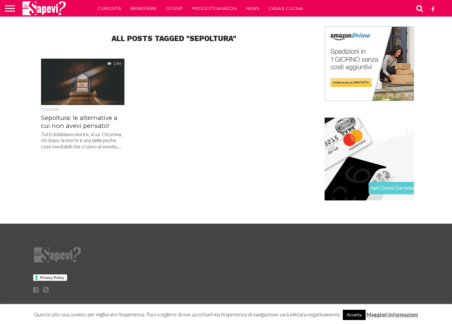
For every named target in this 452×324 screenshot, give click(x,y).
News (252, 8)
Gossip (174, 8)
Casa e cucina (286, 8)
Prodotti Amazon (214, 8)
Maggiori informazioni (392, 314)
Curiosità (109, 8)
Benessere (143, 8)
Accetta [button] (354, 314)
